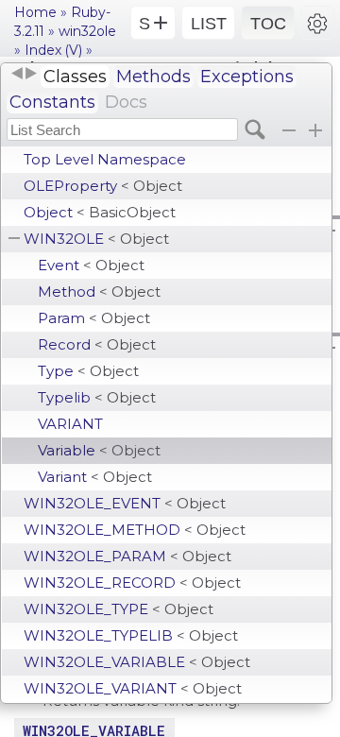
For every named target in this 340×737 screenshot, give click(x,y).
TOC (268, 23)
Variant (95, 477)
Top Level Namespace (105, 159)
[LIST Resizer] (24, 73)
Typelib (97, 397)
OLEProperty (103, 186)
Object (100, 212)
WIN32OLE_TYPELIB (131, 635)
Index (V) (53, 50)
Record (97, 344)
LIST (209, 23)
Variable (99, 450)
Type (88, 371)
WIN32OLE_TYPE (118, 609)
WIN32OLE (96, 239)
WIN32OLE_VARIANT (133, 688)
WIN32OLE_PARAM (127, 556)
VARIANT (70, 424)
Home (35, 12)
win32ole (87, 31)
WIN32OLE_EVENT (125, 503)
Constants (52, 102)
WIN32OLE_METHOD (135, 530)
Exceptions (247, 76)
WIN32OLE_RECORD (132, 582)
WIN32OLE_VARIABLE (137, 662)
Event (91, 265)
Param (94, 318)
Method (99, 291)
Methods (153, 76)
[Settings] (317, 23)
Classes (75, 76)
